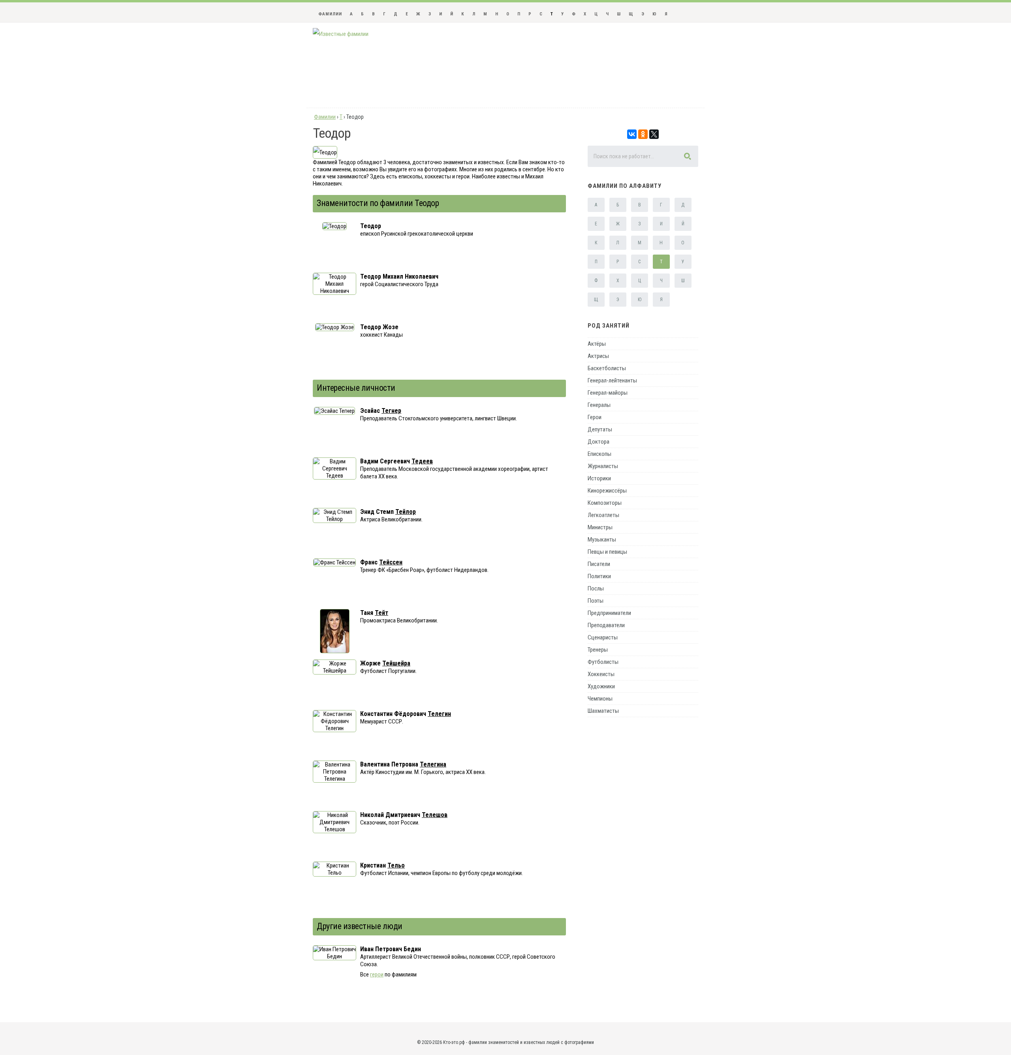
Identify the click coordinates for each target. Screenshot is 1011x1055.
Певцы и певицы (607, 551)
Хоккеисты (601, 674)
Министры (600, 527)
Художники (601, 686)
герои (376, 974)
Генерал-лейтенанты (612, 380)
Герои (594, 417)
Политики (599, 576)
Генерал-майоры (608, 392)
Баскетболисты (607, 368)
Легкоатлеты (603, 515)
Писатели (599, 564)
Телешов (434, 815)
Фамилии (330, 14)
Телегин (439, 714)
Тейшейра (396, 663)
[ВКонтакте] (632, 134)
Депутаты (600, 429)
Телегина (433, 764)
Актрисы (598, 356)
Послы (596, 588)
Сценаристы (603, 637)
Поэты (595, 600)
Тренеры (598, 649)
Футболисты (603, 661)
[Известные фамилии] (340, 33)
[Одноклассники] (643, 134)
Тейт (381, 613)
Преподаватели (606, 625)
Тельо (396, 865)
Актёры (597, 343)
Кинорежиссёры (607, 490)
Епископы (599, 453)
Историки (599, 478)
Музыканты (602, 539)
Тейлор (405, 511)
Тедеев (422, 461)
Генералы (599, 405)
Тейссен (390, 562)
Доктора (598, 441)
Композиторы (605, 502)
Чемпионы (600, 698)
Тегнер (391, 410)
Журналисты (603, 466)
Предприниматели (609, 613)
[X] (654, 134)
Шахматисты (603, 710)
